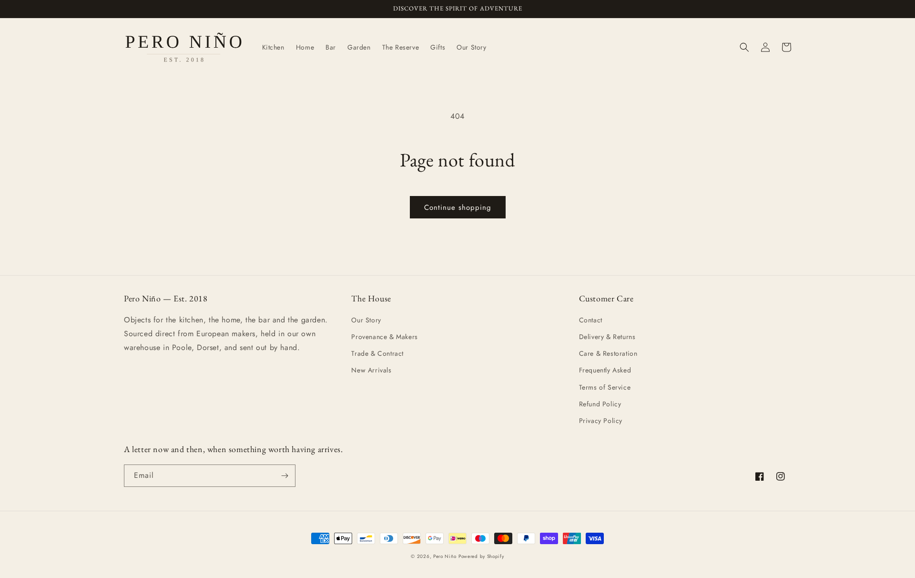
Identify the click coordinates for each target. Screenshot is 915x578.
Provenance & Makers (384, 336)
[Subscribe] (284, 475)
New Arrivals (371, 370)
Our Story (366, 320)
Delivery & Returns (607, 336)
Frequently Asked (605, 370)
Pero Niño (444, 556)
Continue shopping (457, 207)
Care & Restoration (608, 353)
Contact (590, 320)
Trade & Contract (377, 353)
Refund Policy (600, 404)
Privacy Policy (600, 420)
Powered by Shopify (481, 556)
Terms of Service (605, 387)
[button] (744, 47)
